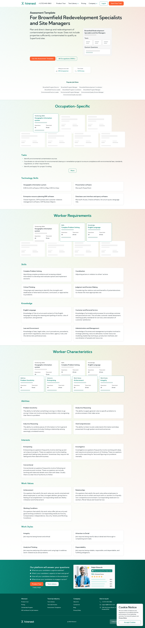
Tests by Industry (53, 599)
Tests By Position (52, 604)
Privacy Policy (77, 610)
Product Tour (61, 3)
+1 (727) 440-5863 (45, 3)
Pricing (83, 3)
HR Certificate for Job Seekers (29, 610)
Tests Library (52, 584)
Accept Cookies (130, 622)
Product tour (25, 602)
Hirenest (24, 599)
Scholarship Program (27, 607)
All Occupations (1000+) (66, 59)
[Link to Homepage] (28, 3)
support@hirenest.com (108, 604)
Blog (74, 607)
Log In (104, 3)
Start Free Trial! (116, 3)
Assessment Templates (54, 607)
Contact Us (76, 604)
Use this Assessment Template (42, 59)
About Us (76, 602)
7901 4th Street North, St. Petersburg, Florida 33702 (112, 608)
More (72, 171)
